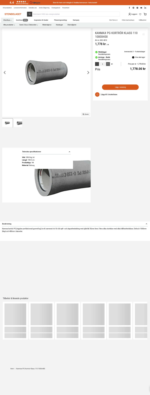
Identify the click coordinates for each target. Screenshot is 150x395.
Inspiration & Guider (41, 20)
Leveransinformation (20, 7)
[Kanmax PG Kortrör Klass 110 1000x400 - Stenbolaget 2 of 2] (17, 122)
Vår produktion (7, 7)
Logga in (134, 14)
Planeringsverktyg (60, 20)
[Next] (88, 72)
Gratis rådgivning (44, 7)
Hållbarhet (142, 20)
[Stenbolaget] (13, 14)
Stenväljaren (72, 25)
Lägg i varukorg (120, 87)
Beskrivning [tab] (75, 224)
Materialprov (46, 25)
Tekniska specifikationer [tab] (46, 151)
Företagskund (56, 7)
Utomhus (6, 20)
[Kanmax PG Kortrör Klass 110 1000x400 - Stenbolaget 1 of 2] (7, 122)
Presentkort (65, 7)
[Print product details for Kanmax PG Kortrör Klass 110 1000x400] (143, 34)
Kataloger (59, 25)
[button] (24, 2)
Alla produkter (8, 25)
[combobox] (73, 14)
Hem (12, 369)
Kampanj (76, 20)
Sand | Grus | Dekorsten (27, 25)
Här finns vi (113, 20)
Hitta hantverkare (128, 20)
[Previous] (5, 72)
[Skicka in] (29, 14)
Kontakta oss (33, 7)
